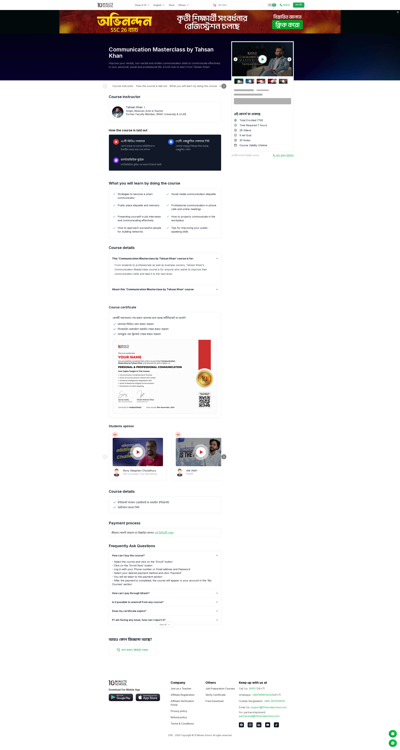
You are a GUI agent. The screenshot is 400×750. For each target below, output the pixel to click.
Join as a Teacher (181, 688)
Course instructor (122, 86)
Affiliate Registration (183, 694)
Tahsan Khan (134, 107)
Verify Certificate (215, 694)
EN (274, 5)
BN (270, 5)
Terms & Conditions (182, 723)
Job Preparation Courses (220, 688)
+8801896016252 (262, 694)
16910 (252, 688)
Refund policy (179, 717)
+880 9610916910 (274, 701)
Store (172, 5)
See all (163, 624)
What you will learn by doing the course (193, 86)
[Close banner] (398, 12)
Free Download (214, 701)
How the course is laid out (151, 86)
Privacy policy (179, 711)
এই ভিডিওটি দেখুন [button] (164, 532)
